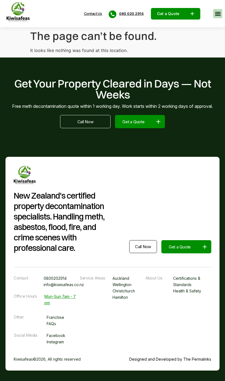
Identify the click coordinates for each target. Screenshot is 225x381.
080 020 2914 (131, 13)
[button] (217, 13)
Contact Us (93, 13)
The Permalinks (197, 359)
